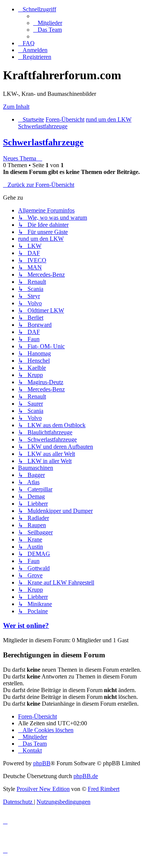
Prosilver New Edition (43, 789)
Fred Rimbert (103, 789)
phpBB (41, 763)
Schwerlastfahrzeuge (43, 142)
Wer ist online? (26, 625)
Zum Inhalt (16, 106)
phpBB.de (85, 776)
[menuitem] (47, 23)
